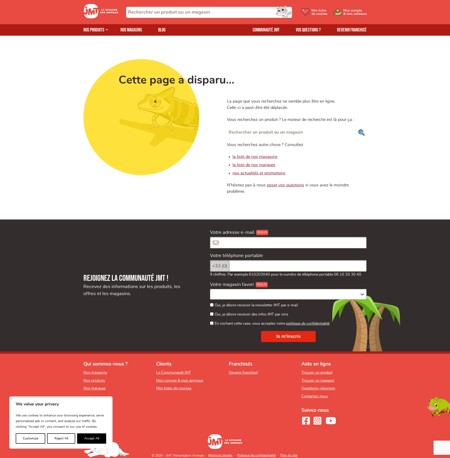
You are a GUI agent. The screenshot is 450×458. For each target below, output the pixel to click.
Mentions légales (220, 455)
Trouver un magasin (317, 380)
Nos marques (94, 388)
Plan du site (288, 455)
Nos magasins (131, 30)
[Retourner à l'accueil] (101, 17)
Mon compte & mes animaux (179, 380)
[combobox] (209, 12)
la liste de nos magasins (255, 157)
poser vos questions (285, 185)
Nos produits (93, 30)
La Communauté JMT (173, 372)
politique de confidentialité (308, 323)
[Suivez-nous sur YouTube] (331, 420)
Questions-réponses (318, 388)
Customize (30, 438)
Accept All (91, 438)
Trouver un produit (316, 372)
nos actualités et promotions (258, 173)
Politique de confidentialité (256, 455)
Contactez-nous (314, 396)
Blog (161, 30)
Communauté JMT (266, 30)
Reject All (61, 438)
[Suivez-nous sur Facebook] (305, 420)
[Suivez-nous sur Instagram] (317, 420)
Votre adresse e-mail (232, 232)
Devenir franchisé (352, 30)
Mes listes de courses (173, 388)
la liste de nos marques (253, 165)
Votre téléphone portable (236, 255)
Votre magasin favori (232, 284)
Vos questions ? (308, 30)
